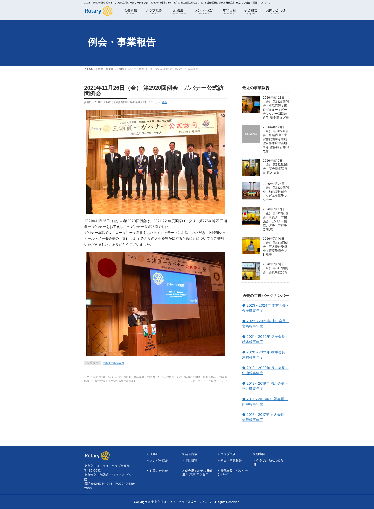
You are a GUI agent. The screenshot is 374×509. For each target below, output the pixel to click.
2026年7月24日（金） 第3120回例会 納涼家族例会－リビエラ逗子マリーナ (276, 192)
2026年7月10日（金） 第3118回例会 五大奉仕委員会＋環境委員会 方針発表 (275, 246)
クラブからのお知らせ (268, 462)
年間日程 (191, 460)
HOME (154, 454)
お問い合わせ (159, 470)
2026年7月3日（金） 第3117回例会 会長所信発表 (275, 268)
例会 (164, 102)
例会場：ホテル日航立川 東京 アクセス (197, 472)
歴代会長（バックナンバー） (233, 472)
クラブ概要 (228, 454)
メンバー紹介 (159, 460)
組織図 (260, 454)
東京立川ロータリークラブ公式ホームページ (181, 502)
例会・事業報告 (231, 460)
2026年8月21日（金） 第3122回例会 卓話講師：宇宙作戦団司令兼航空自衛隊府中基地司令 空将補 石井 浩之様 (276, 139)
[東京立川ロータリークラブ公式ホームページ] (98, 12)
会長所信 (191, 454)
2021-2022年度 (113, 363)
